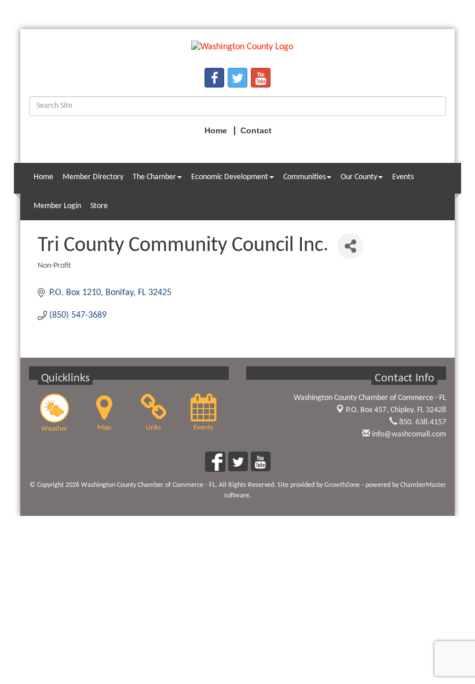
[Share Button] (350, 246)
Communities (304, 177)
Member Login (57, 206)
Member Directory (93, 177)
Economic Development (229, 177)
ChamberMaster (423, 485)
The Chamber (154, 177)
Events (403, 177)
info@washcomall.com (408, 434)
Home (43, 177)
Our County (359, 177)
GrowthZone (342, 485)
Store (99, 206)
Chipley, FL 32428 (396, 410)
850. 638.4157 (421, 422)
